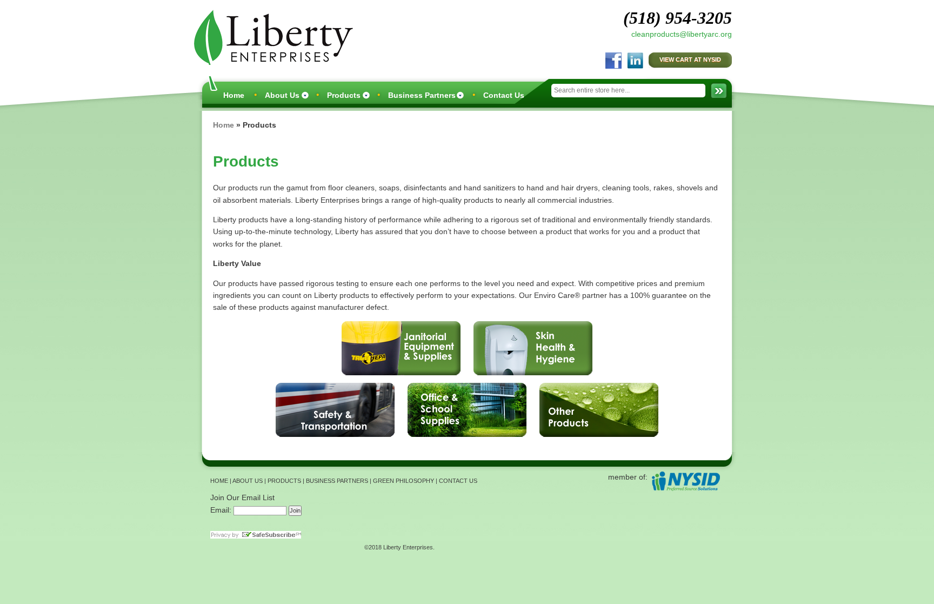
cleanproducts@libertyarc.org (681, 34)
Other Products (598, 410)
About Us (282, 95)
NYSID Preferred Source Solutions (686, 481)
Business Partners (422, 95)
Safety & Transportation (335, 410)
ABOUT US (247, 480)
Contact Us (503, 95)
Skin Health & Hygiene (532, 348)
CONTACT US (458, 480)
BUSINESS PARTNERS (337, 480)
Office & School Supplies (467, 410)
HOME (219, 480)
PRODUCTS (284, 480)
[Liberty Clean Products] (271, 36)
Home (233, 95)
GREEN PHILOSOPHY (403, 480)
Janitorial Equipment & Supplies (401, 348)
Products (344, 95)
